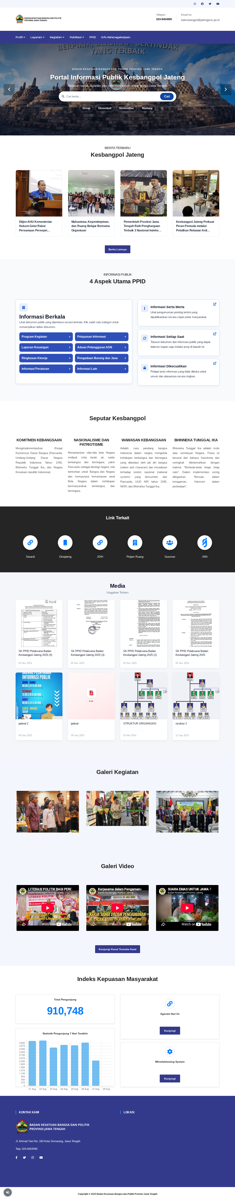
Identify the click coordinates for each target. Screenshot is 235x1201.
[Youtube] (41, 1157)
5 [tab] (123, 129)
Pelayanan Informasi (91, 336)
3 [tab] (112, 129)
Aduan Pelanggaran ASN (94, 347)
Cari (167, 96)
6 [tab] (128, 129)
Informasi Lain (87, 368)
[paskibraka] (117, 808)
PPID (92, 37)
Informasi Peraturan (35, 368)
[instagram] (195, 4)
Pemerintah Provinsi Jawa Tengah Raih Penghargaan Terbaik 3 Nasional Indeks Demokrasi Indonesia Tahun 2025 (143, 226)
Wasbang (147, 108)
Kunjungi (170, 1030)
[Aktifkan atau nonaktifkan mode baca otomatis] (8, 1192)
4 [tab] (117, 129)
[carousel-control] (9, 90)
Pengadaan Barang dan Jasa (97, 358)
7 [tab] (134, 129)
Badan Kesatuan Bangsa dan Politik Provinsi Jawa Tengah (127, 1194)
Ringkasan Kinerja (34, 358)
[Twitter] (24, 1157)
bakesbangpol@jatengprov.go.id (200, 19)
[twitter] (210, 4)
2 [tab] (106, 129)
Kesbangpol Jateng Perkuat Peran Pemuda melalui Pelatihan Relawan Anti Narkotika (195, 226)
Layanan (36, 37)
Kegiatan (56, 37)
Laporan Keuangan (35, 347)
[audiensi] (187, 812)
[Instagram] (32, 1157)
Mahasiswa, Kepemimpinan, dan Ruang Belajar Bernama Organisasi (90, 226)
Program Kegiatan (34, 336)
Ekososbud (104, 108)
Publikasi (76, 37)
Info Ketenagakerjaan (115, 37)
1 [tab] (101, 129)
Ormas (86, 108)
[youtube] (218, 4)
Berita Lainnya (118, 249)
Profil (20, 37)
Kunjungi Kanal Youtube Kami (117, 949)
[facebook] (203, 4)
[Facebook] (16, 1157)
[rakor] (48, 812)
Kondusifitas (126, 108)
